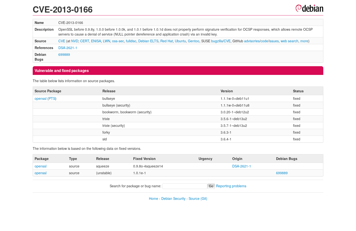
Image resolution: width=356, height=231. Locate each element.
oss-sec (118, 40)
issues (274, 40)
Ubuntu (180, 40)
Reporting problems (231, 185)
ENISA (96, 40)
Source (194, 198)
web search (289, 40)
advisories (252, 40)
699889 (64, 54)
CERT (84, 40)
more (304, 40)
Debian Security (173, 198)
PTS (52, 98)
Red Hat (166, 40)
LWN (106, 40)
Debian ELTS (148, 40)
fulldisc (131, 40)
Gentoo (193, 40)
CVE (61, 40)
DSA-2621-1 (67, 47)
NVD (74, 40)
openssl (40, 98)
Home (153, 198)
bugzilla (217, 40)
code (264, 40)
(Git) (204, 198)
